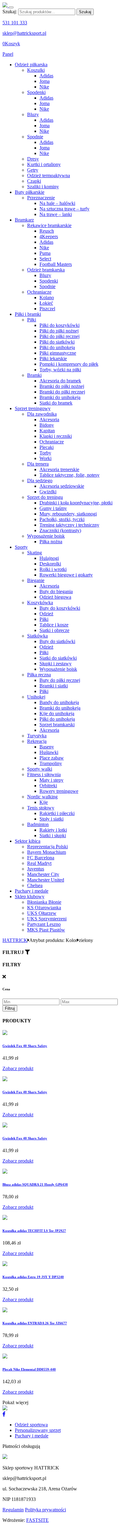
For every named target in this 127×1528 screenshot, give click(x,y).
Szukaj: (9, 11)
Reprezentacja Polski (47, 846)
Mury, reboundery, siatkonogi (68, 513)
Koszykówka (40, 602)
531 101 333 (14, 22)
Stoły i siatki (51, 818)
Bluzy (33, 114)
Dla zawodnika (42, 414)
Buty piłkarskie (29, 192)
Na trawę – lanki (55, 214)
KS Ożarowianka (44, 907)
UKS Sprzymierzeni (47, 918)
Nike (44, 86)
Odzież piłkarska (31, 64)
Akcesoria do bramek (60, 380)
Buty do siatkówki (57, 641)
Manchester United (45, 879)
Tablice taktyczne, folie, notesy (69, 475)
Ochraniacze (39, 292)
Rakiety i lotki (53, 830)
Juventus (35, 868)
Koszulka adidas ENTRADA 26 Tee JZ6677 (34, 1323)
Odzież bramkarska (46, 269)
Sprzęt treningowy (33, 408)
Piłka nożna (50, 541)
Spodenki (36, 92)
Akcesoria (49, 419)
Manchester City (43, 874)
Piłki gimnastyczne (57, 353)
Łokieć (46, 303)
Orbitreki (48, 785)
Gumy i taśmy (53, 508)
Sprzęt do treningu (45, 497)
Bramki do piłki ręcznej (62, 391)
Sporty (21, 547)
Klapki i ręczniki (55, 436)
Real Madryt (39, 863)
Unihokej (36, 696)
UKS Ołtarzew (41, 913)
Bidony (46, 425)
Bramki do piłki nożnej (61, 386)
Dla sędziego (39, 480)
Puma (45, 253)
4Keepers (48, 236)
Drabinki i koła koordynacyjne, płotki (76, 502)
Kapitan (47, 430)
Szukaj (85, 12)
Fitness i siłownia (44, 774)
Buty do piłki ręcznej (59, 680)
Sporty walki (39, 769)
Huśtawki (48, 752)
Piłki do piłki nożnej (59, 330)
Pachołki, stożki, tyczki (61, 519)
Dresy (33, 158)
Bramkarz (24, 219)
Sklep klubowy (29, 896)
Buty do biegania (56, 591)
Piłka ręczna (39, 674)
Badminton (38, 824)
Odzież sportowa (31, 1424)
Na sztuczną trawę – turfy (64, 208)
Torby (45, 452)
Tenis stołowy (40, 807)
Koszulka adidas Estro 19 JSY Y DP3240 (33, 1277)
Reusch (46, 231)
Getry (32, 170)
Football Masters (55, 264)
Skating (34, 552)
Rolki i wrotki (53, 569)
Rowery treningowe (58, 791)
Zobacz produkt (17, 1068)
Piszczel (47, 308)
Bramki (34, 375)
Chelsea (35, 885)
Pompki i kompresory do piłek (68, 364)
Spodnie (35, 136)
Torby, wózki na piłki (60, 369)
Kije (43, 802)
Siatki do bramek (55, 402)
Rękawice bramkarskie (49, 225)
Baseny (46, 746)
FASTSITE (37, 1520)
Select (45, 258)
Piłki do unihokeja (57, 347)
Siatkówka (37, 635)
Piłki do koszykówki (59, 325)
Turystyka (37, 735)
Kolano (46, 297)
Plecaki (46, 447)
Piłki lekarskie (53, 358)
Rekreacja (37, 741)
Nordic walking (42, 796)
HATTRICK (14, 940)
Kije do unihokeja (56, 713)
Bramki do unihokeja (59, 397)
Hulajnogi (49, 558)
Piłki (31, 319)
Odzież (46, 613)
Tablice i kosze (53, 624)
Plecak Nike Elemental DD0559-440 (29, 1369)
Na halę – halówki (57, 203)
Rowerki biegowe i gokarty (66, 574)
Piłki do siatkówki (57, 341)
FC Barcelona (40, 857)
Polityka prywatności (45, 1509)
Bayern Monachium (46, 852)
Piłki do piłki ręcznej (59, 336)
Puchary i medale (31, 891)
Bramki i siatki (53, 685)
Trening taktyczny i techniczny (69, 525)
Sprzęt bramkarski (57, 724)
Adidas (46, 75)
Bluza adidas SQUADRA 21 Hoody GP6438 (35, 1184)
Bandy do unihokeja (59, 702)
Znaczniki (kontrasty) (60, 530)
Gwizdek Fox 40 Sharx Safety (24, 1046)
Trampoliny (50, 763)
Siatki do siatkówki (58, 658)
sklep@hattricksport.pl (24, 33)
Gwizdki (47, 491)
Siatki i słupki (52, 835)
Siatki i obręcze (54, 630)
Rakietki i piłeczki (57, 813)
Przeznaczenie (41, 197)
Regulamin (13, 1509)
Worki (45, 458)
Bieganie (35, 580)
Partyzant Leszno (44, 924)
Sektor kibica (27, 841)
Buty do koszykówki (59, 608)
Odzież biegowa (55, 597)
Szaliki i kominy (43, 186)
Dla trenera (38, 464)
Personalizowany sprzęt (38, 1430)
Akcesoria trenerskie (59, 469)
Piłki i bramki (28, 314)
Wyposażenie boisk (46, 536)
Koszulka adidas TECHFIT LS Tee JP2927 (34, 1231)
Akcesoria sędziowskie (61, 486)
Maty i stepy (51, 780)
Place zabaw (51, 757)
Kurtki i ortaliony (44, 164)
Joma (44, 81)
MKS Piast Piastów (46, 929)
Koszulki (36, 70)
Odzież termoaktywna (48, 175)
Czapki (34, 181)
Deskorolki (50, 563)
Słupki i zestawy (55, 663)
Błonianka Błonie (44, 902)
